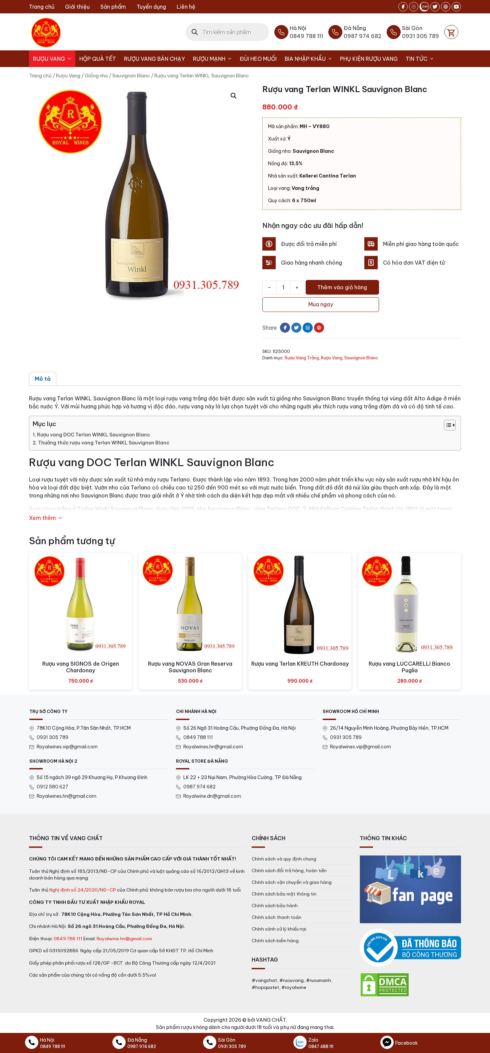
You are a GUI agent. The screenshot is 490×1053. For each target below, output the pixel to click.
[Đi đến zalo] (424, 6)
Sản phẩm (113, 6)
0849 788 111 (198, 737)
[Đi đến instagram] (413, 6)
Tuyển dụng (151, 6)
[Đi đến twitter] (435, 6)
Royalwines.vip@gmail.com (67, 747)
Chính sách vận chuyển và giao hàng (292, 882)
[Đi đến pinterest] (445, 6)
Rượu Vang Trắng (302, 357)
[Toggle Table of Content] (446, 425)
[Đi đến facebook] (403, 6)
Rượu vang (42, 508)
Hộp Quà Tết (97, 58)
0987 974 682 (199, 787)
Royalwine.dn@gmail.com (212, 796)
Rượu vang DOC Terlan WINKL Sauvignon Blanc (93, 435)
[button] (234, 96)
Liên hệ (186, 6)
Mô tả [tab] (43, 378)
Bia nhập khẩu (305, 58)
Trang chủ (41, 6)
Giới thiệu (77, 6)
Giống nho (96, 75)
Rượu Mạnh (209, 58)
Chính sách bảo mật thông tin (284, 894)
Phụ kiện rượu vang (369, 58)
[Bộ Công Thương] (410, 948)
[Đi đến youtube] (456, 6)
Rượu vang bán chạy (154, 58)
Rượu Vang (49, 58)
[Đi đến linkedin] (308, 328)
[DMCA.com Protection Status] (385, 984)
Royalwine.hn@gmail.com (124, 939)
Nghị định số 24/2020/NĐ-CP (82, 890)
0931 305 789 (52, 737)
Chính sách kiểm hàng (275, 941)
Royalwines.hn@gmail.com (213, 747)
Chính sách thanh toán (276, 917)
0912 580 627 (52, 787)
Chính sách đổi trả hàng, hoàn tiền (289, 870)
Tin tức (416, 58)
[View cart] (451, 32)
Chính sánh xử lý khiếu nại (279, 929)
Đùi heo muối (258, 58)
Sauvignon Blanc (131, 75)
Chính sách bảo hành (275, 906)
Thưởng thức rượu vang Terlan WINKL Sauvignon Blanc (103, 443)
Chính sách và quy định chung (284, 859)
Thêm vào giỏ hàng (342, 287)
